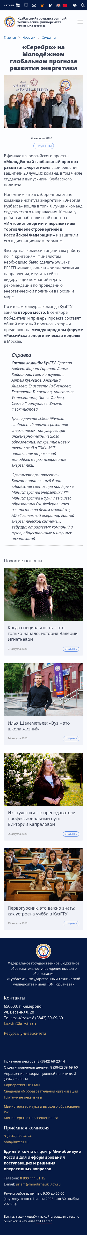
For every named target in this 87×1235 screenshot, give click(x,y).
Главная (10, 37)
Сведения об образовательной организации (41, 1091)
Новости (28, 37)
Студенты (49, 37)
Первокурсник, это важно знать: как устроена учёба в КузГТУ (41, 911)
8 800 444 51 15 (32, 1178)
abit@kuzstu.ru (16, 1142)
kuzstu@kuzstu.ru (20, 1023)
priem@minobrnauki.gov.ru (38, 1184)
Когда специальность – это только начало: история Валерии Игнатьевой (43, 633)
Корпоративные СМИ (22, 1085)
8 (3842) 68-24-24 (17, 1136)
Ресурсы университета (25, 1033)
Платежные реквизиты (23, 1097)
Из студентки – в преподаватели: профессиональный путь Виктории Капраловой (42, 818)
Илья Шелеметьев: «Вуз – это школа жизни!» (39, 726)
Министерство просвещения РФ (31, 1117)
